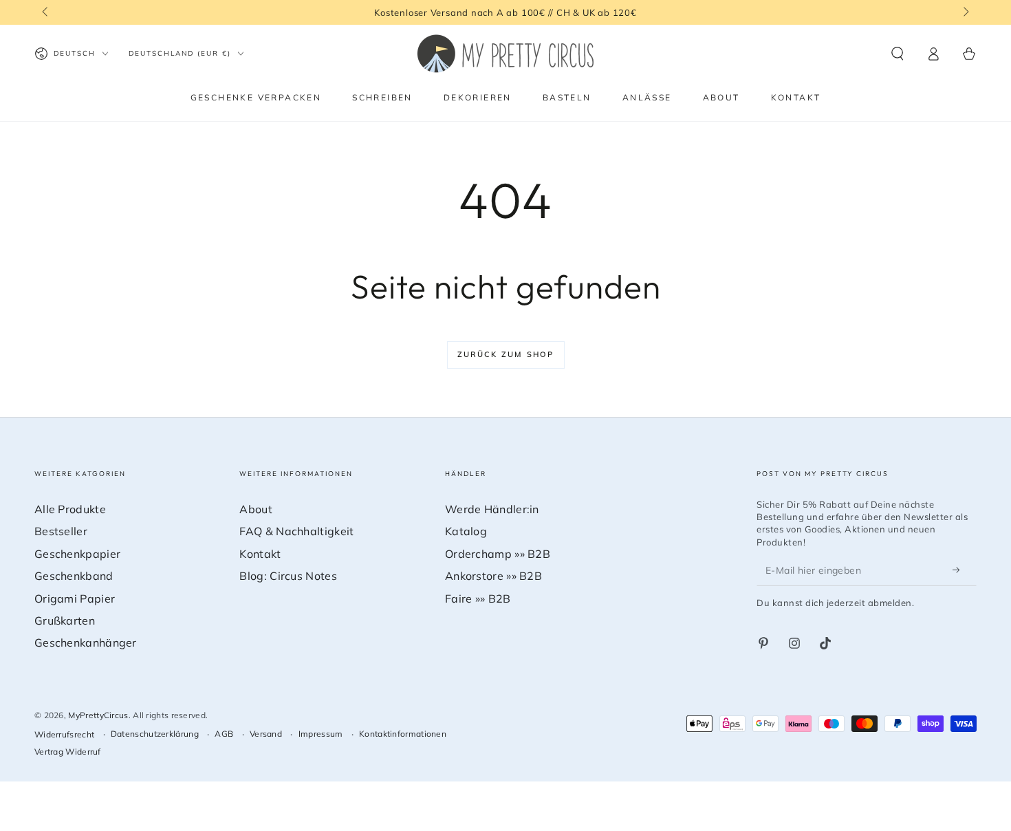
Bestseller (60, 531)
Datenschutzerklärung (155, 734)
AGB (224, 734)
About (255, 509)
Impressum (320, 734)
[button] (897, 54)
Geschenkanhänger (85, 642)
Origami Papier (74, 598)
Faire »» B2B (478, 598)
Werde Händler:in (492, 509)
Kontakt (260, 554)
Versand (266, 734)
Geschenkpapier (77, 554)
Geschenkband (73, 576)
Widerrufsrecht (64, 734)
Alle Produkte (70, 509)
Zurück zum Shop (505, 354)
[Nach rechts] (965, 12)
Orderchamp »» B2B (497, 554)
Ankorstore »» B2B (493, 576)
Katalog (466, 531)
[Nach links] (46, 12)
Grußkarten (64, 620)
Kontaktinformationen (402, 734)
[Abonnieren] (960, 570)
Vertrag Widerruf (67, 751)
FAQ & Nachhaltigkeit (296, 531)
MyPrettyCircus (98, 715)
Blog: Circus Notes (287, 576)
